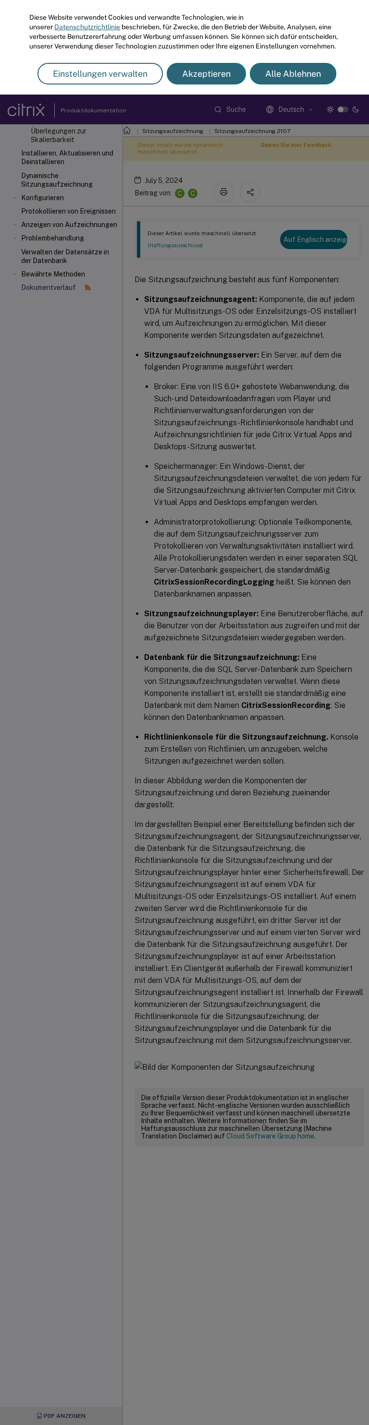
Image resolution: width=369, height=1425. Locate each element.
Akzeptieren (206, 74)
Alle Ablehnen (293, 74)
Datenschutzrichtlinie (87, 27)
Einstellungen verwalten (100, 74)
